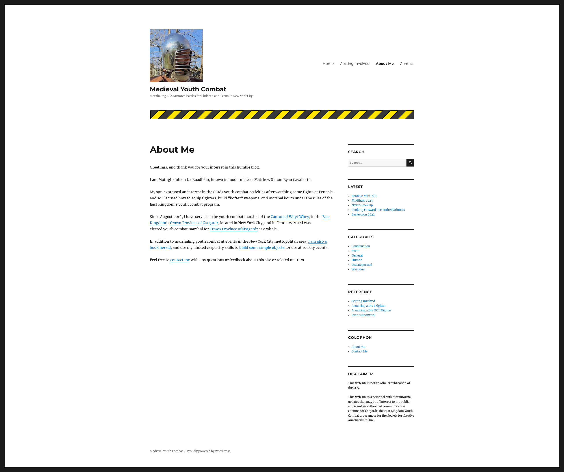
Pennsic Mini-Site (364, 196)
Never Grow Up (362, 205)
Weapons (358, 269)
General (357, 255)
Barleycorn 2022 (363, 214)
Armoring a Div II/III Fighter (371, 310)
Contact (407, 64)
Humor (357, 260)
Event (356, 251)
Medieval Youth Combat (188, 89)
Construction (361, 246)
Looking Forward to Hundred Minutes (378, 210)
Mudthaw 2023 (362, 200)
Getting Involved (355, 64)
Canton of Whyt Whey (290, 216)
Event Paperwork (363, 315)
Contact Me (359, 351)
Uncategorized (362, 265)
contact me (180, 260)
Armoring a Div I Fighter (369, 306)
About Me (385, 64)
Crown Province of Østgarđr (194, 223)
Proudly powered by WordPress (208, 451)
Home (328, 64)
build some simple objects (261, 247)
